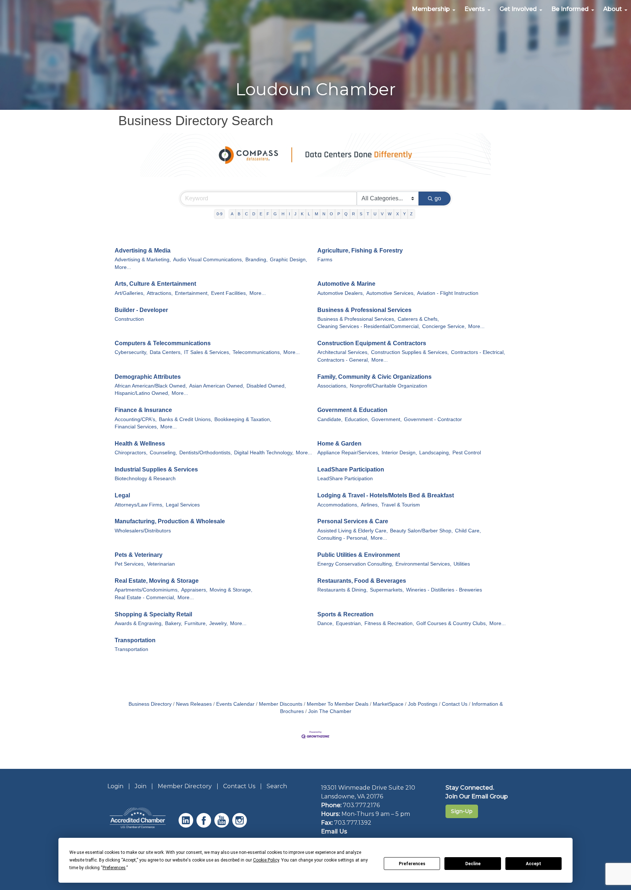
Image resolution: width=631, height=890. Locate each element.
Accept (533, 863)
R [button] (353, 214)
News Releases (194, 704)
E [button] (261, 214)
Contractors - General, (343, 360)
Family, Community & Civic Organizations (374, 377)
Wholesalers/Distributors (143, 530)
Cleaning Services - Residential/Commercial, (368, 326)
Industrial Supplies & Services (156, 469)
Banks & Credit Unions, (185, 419)
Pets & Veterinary (138, 555)
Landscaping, (434, 452)
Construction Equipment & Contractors (371, 343)
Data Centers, (166, 352)
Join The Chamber (329, 711)
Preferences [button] (114, 867)
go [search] (438, 198)
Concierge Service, (444, 326)
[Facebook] (204, 825)
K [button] (302, 214)
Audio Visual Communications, (208, 259)
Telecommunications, (257, 352)
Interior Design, (399, 452)
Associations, (332, 386)
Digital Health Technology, (264, 452)
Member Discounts (280, 704)
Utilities (462, 564)
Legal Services (183, 505)
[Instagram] (240, 825)
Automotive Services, (390, 293)
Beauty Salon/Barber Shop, (421, 530)
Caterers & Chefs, (418, 319)
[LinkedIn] (187, 825)
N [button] (323, 214)
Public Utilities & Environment (358, 555)
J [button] (295, 214)
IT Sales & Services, (207, 352)
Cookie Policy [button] (266, 860)
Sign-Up (462, 811)
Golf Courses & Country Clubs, (451, 623)
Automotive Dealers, (340, 293)
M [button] (316, 214)
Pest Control (466, 452)
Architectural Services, (343, 352)
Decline (473, 863)
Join (140, 786)
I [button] (289, 214)
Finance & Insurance (143, 410)
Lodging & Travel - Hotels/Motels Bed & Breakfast (385, 495)
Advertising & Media (143, 250)
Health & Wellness (140, 443)
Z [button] (411, 214)
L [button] (309, 214)
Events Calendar (235, 704)
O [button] (331, 214)
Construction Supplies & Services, (410, 352)
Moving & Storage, (231, 590)
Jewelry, (218, 623)
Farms (324, 259)
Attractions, (160, 293)
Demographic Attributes (148, 377)
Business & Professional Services (364, 310)
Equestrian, (349, 623)
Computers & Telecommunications (163, 343)
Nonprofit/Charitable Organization (388, 386)
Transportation (135, 640)
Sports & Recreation (345, 614)
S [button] (361, 214)
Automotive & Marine (346, 284)
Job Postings (422, 704)
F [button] (268, 214)
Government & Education (352, 410)
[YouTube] (222, 825)
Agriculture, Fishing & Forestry (360, 250)
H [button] (283, 214)
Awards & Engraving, (139, 623)
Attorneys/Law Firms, (139, 505)
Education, (357, 419)
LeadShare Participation (350, 469)
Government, (386, 419)
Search (277, 786)
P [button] (338, 214)
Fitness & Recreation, (389, 623)
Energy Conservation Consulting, (355, 564)
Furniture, (195, 623)
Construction (129, 319)
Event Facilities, (229, 293)
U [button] (375, 214)
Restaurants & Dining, (342, 590)
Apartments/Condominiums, (147, 590)
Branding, (256, 259)
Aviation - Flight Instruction (447, 293)
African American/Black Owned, (151, 386)
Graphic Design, (288, 259)
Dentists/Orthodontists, (205, 452)
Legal (122, 495)
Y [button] (404, 214)
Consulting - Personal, (342, 538)
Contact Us (454, 704)
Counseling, (163, 452)
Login (115, 786)
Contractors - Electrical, (478, 352)
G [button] (275, 214)
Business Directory (150, 704)
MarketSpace (388, 704)
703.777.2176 (361, 805)
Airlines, (370, 505)
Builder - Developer (141, 310)
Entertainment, (192, 293)
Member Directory (185, 786)
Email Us (334, 831)
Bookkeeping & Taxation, (242, 419)
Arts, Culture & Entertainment (155, 284)
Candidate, (330, 419)
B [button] (239, 214)
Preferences (412, 863)
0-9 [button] (219, 214)
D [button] (253, 214)
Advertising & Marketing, (143, 259)
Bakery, (173, 623)
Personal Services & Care (352, 521)
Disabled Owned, (266, 386)
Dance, (325, 623)
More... (123, 267)
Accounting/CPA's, (136, 419)
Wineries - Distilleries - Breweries (444, 590)
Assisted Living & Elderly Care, (352, 530)
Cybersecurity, (131, 352)
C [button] (246, 214)
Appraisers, (194, 590)
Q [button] (346, 214)
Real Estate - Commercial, (145, 597)
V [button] (382, 214)
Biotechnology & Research (145, 478)
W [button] (389, 214)
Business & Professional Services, (356, 319)
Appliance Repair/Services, (348, 452)
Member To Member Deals (337, 704)
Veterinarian (161, 564)
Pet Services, (130, 564)
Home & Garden (339, 443)
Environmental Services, (423, 564)
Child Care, (468, 530)
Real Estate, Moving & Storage (157, 581)
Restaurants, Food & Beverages (361, 581)
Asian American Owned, (216, 386)
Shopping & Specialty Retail (153, 614)
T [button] (368, 214)
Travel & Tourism (400, 505)
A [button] (232, 214)
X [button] (397, 214)
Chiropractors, (131, 452)
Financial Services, (136, 426)
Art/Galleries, (130, 293)
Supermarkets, (387, 590)
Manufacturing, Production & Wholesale (170, 521)
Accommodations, (338, 505)
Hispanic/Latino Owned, (142, 393)
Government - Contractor (433, 419)
